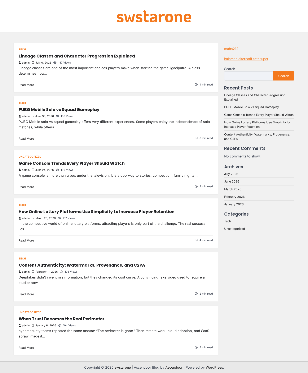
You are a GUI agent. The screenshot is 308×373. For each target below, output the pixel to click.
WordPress (214, 367)
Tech (22, 49)
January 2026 (234, 204)
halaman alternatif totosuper (246, 59)
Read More (26, 85)
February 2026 (234, 196)
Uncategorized (30, 156)
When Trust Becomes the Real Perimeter (62, 319)
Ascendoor (173, 367)
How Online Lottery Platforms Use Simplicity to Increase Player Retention (97, 212)
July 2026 (231, 174)
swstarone (154, 15)
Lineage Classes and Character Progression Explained (77, 56)
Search (229, 69)
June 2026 (231, 181)
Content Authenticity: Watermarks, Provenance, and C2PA (82, 265)
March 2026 (232, 189)
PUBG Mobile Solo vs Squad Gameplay (59, 109)
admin (26, 62)
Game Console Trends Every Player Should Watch (72, 163)
